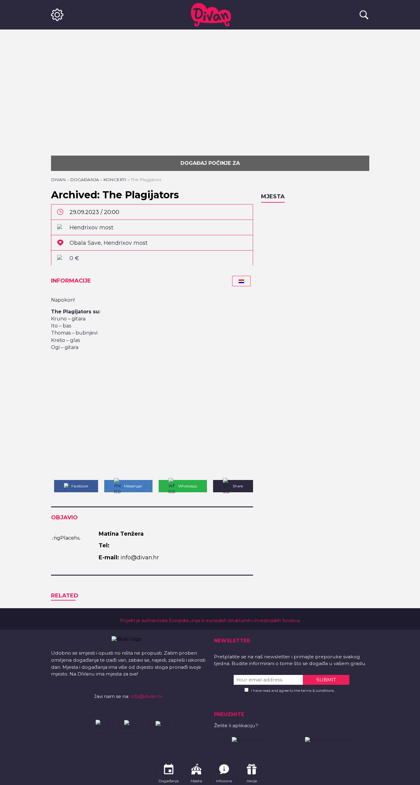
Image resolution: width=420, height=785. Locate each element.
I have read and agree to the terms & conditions (292, 690)
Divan (58, 179)
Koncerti (114, 179)
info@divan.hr (146, 696)
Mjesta (273, 196)
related (64, 595)
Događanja (84, 179)
